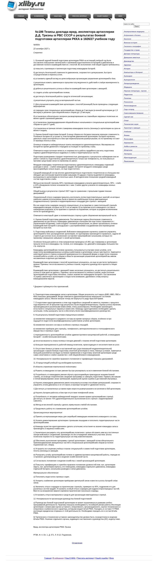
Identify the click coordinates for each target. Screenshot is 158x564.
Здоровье (127, 65)
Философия (128, 139)
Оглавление (77, 543)
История (127, 68)
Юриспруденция (130, 157)
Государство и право (132, 50)
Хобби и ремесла (130, 146)
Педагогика (128, 94)
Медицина (128, 87)
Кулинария (128, 76)
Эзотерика (128, 154)
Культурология (129, 80)
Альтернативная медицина (134, 31)
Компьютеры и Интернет (133, 72)
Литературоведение (131, 83)
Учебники (127, 131)
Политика (127, 98)
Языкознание (129, 161)
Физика (126, 135)
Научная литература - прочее (135, 91)
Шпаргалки (128, 150)
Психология (128, 102)
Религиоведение (130, 106)
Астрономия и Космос (132, 35)
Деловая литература (132, 54)
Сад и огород (129, 109)
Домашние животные (132, 57)
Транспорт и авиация (132, 128)
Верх (112, 558)
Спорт (126, 120)
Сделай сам (128, 117)
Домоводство (129, 61)
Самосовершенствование (133, 113)
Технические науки (131, 124)
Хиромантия (128, 143)
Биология (127, 39)
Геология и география (132, 46)
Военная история (130, 43)
